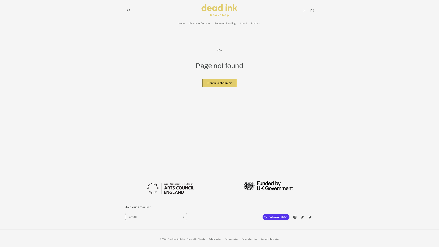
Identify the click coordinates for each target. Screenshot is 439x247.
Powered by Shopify (196, 239)
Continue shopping (219, 83)
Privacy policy (231, 239)
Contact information (270, 239)
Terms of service (249, 239)
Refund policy (215, 239)
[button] (129, 10)
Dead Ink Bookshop (177, 239)
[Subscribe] (183, 217)
